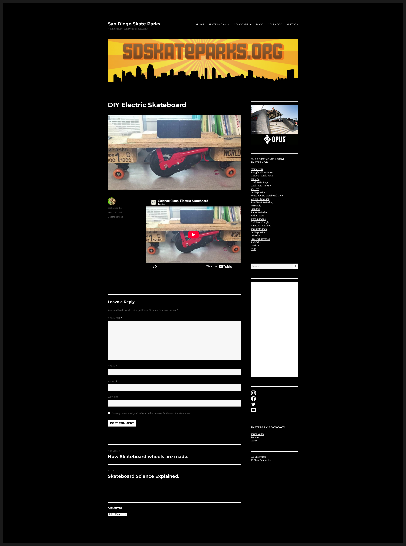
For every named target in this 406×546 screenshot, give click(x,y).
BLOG (259, 24)
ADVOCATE (241, 24)
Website (113, 397)
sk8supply (256, 205)
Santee (254, 440)
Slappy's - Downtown (262, 172)
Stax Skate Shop (259, 229)
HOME (200, 24)
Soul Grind (256, 242)
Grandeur (255, 209)
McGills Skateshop (260, 199)
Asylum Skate (257, 215)
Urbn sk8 (255, 235)
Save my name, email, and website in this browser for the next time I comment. (152, 413)
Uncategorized (115, 216)
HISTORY (292, 24)
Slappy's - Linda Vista (262, 175)
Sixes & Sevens (258, 219)
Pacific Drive (257, 169)
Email (112, 381)
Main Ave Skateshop (261, 225)
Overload (255, 245)
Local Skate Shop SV (261, 185)
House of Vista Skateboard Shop (267, 195)
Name (112, 366)
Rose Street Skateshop (262, 202)
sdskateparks (114, 208)
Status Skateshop (259, 212)
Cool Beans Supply (260, 222)
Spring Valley (257, 434)
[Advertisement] (275, 329)
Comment (115, 318)
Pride (253, 249)
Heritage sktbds (259, 192)
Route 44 (255, 179)
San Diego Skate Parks (134, 23)
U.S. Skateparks (258, 457)
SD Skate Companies (261, 460)
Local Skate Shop (259, 182)
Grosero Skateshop (260, 239)
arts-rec (255, 189)
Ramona (255, 437)
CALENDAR (275, 24)
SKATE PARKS (217, 24)
